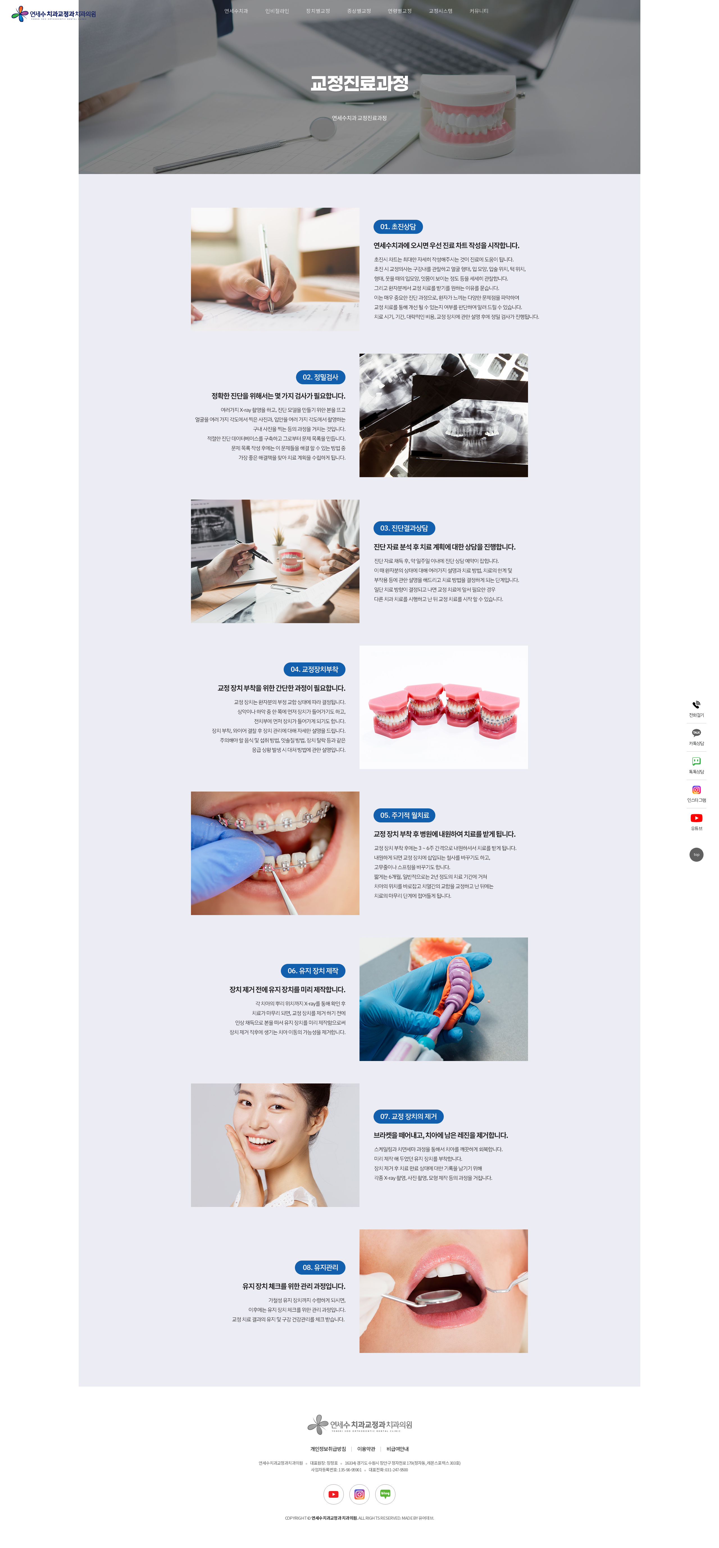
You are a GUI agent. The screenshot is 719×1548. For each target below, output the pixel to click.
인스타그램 (696, 799)
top (697, 854)
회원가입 (701, 10)
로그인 (683, 10)
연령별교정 (400, 10)
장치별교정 (318, 10)
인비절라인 (277, 10)
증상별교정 (359, 10)
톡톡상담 (696, 771)
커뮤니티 (479, 10)
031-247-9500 (396, 1469)
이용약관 (366, 1448)
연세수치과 (236, 10)
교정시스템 (441, 10)
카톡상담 (696, 743)
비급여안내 (397, 1448)
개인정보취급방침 (328, 1448)
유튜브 (696, 828)
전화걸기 (696, 714)
